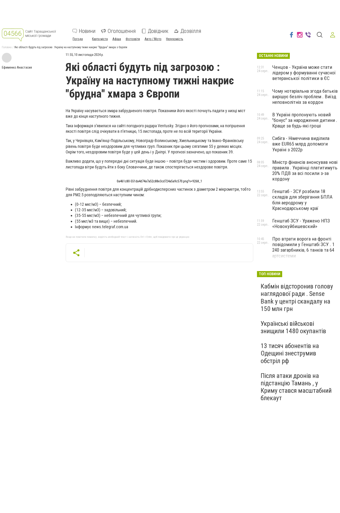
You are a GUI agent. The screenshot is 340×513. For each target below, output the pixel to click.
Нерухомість (174, 39)
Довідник (158, 31)
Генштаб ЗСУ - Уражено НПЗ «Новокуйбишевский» (301, 223)
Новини (87, 31)
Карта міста (100, 39)
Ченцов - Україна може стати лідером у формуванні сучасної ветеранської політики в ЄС (304, 72)
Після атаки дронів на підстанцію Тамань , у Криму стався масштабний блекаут (296, 387)
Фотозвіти (133, 39)
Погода (78, 39)
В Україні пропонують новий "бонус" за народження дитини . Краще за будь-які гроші (304, 120)
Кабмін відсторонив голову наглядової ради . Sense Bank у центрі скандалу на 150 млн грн (297, 297)
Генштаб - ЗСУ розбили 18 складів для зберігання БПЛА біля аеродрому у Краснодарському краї (302, 200)
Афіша (116, 39)
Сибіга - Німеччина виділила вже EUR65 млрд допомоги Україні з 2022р (300, 144)
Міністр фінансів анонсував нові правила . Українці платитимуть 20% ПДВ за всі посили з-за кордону (304, 170)
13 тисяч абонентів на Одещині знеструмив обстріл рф (290, 353)
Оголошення (122, 31)
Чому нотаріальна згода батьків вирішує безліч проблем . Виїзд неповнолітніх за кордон (305, 96)
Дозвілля (190, 31)
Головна (7, 47)
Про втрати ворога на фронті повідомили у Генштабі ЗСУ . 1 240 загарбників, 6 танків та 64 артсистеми (303, 247)
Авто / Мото (153, 39)
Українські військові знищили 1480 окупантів (293, 327)
